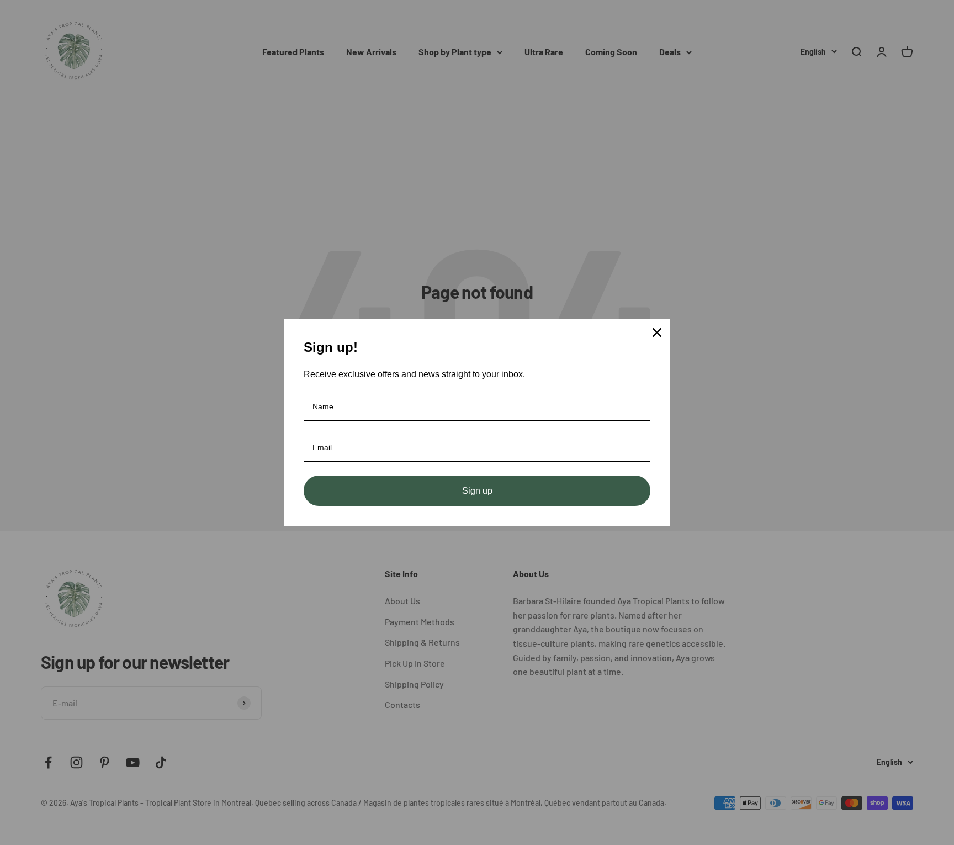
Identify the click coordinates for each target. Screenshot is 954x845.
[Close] (657, 332)
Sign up (477, 490)
